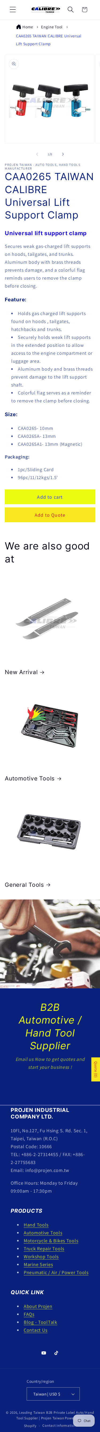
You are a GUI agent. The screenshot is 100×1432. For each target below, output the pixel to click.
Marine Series (38, 1264)
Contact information (59, 1425)
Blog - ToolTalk (40, 1322)
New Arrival (21, 672)
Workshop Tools (41, 1256)
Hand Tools (36, 1225)
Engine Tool (52, 26)
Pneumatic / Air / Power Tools (56, 1272)
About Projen (38, 1306)
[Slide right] (63, 154)
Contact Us (50, 1085)
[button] (13, 10)
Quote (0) (95, 1069)
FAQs (29, 1314)
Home (27, 26)
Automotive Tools (30, 778)
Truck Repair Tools (44, 1248)
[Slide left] (37, 154)
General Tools (24, 884)
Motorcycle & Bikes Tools (51, 1241)
